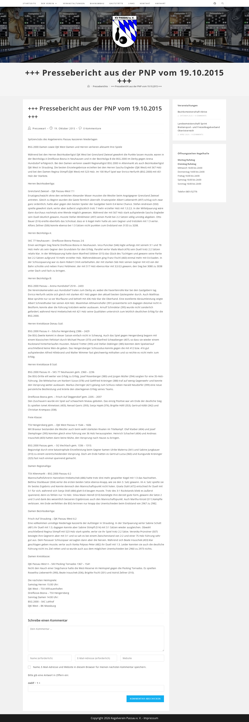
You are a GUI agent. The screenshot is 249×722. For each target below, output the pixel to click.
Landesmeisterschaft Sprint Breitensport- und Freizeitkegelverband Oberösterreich (199, 127)
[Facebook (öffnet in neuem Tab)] (214, 3)
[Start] (88, 86)
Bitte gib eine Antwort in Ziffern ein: (48, 675)
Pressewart (39, 128)
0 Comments (200, 115)
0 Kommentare (92, 128)
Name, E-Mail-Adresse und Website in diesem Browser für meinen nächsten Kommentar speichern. (89, 667)
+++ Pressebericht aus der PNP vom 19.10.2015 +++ (136, 86)
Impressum (151, 718)
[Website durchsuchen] (222, 3)
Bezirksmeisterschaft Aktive (192, 111)
